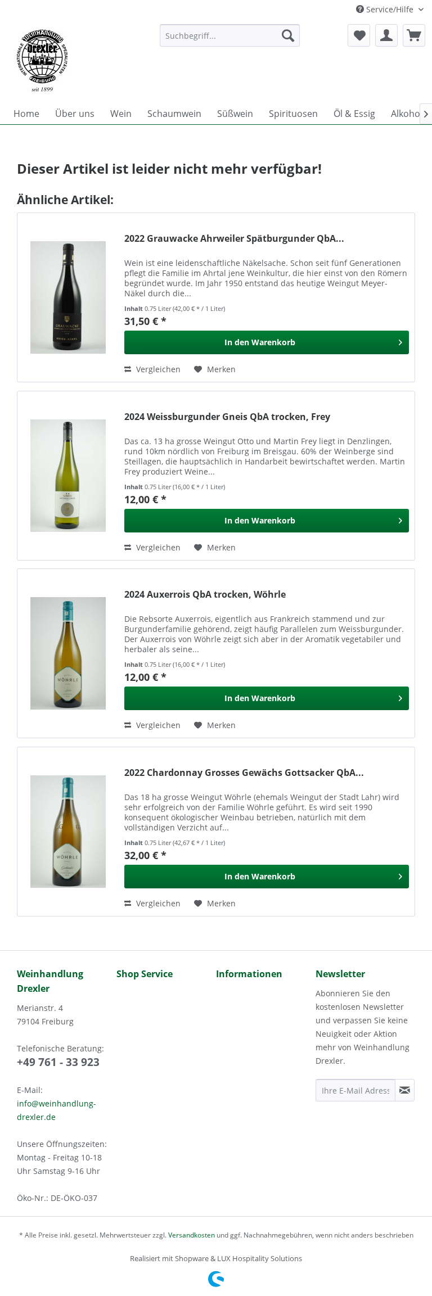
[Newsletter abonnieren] (405, 1090)
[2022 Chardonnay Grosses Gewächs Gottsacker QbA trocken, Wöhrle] (68, 831)
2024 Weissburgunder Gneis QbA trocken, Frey (227, 417)
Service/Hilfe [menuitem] (390, 9)
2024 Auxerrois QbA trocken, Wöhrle (205, 594)
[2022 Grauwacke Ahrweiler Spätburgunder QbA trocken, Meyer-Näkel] (68, 297)
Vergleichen (157, 369)
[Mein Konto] (386, 35)
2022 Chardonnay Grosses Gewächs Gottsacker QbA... (244, 773)
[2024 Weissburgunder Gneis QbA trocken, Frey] (68, 475)
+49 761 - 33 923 (58, 1062)
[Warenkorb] (414, 35)
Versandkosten (191, 1235)
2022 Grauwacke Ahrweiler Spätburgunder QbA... (234, 239)
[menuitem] (230, 35)
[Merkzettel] (359, 35)
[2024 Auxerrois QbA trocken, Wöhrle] (68, 653)
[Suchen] (288, 35)
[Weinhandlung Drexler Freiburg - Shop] (78, 60)
